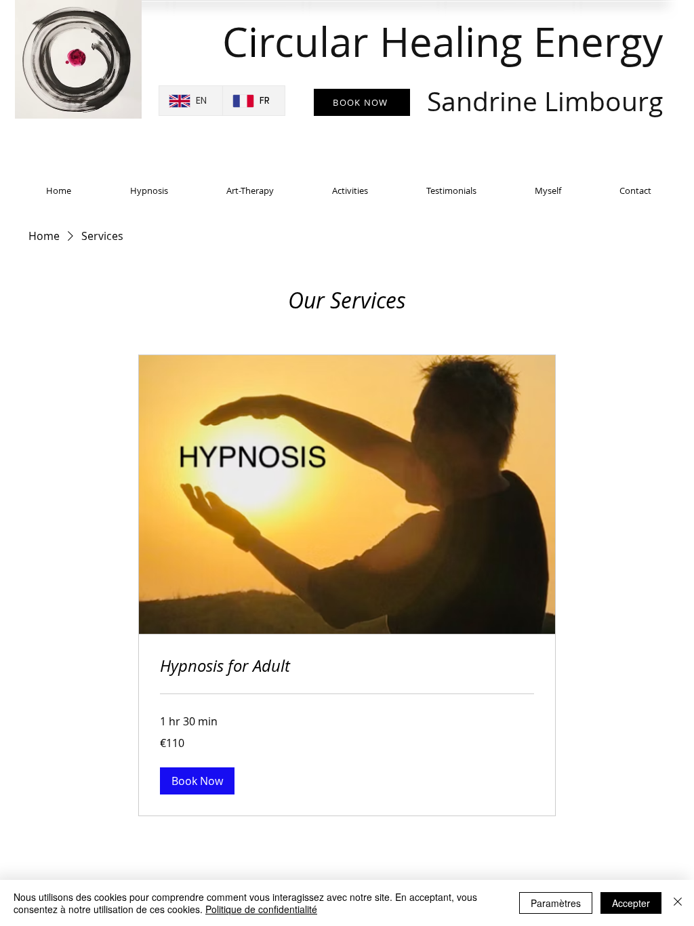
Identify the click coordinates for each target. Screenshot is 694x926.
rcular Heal (361, 41)
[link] (347, 666)
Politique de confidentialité (261, 909)
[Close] (678, 903)
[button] (197, 780)
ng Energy (545, 66)
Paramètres (556, 903)
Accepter (631, 903)
